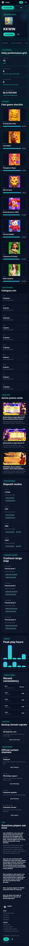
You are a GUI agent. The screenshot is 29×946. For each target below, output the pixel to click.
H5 (26, 2)
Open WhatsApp (14, 783)
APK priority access (8, 913)
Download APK (8, 7)
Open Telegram (14, 767)
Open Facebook (14, 798)
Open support (14, 815)
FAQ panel (6, 919)
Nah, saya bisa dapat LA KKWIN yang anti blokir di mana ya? (13, 888)
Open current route (14, 739)
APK (21, 2)
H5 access (6, 915)
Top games (6, 917)
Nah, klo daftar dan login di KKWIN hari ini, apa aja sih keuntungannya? (12, 896)
